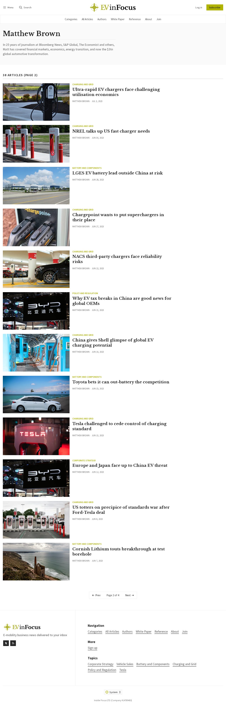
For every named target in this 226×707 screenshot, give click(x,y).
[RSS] (13, 643)
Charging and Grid (82, 84)
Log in (198, 7)
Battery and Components (87, 168)
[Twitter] (6, 643)
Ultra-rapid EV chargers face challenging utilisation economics (116, 92)
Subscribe (215, 7)
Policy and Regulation (85, 293)
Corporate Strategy (84, 460)
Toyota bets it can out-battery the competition (120, 381)
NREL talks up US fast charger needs (111, 131)
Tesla (122, 670)
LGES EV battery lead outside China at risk (117, 173)
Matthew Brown (81, 101)
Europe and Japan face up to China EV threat (119, 465)
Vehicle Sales (125, 664)
